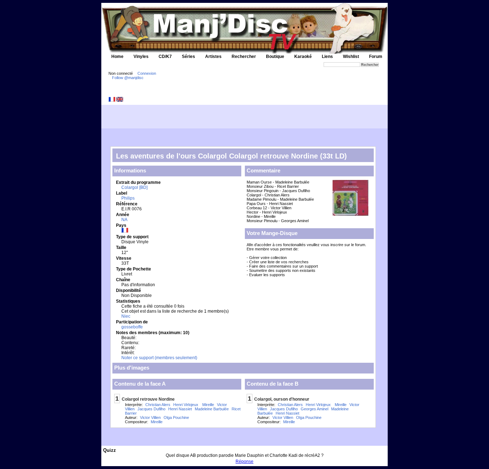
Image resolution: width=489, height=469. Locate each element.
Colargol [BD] (134, 187)
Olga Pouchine (176, 417)
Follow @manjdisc (128, 77)
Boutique (275, 56)
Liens (327, 56)
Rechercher (244, 56)
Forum (375, 56)
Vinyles (141, 56)
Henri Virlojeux (185, 404)
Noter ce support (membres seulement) (159, 357)
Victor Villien (150, 417)
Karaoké (303, 56)
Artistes (213, 56)
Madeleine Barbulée (212, 409)
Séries (188, 56)
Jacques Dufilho (151, 409)
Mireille (207, 404)
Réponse (244, 461)
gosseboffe (132, 326)
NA (124, 219)
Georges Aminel (314, 409)
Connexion (146, 73)
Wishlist (351, 56)
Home (117, 56)
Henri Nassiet (180, 409)
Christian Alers (157, 404)
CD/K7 (165, 56)
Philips (128, 198)
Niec (125, 316)
